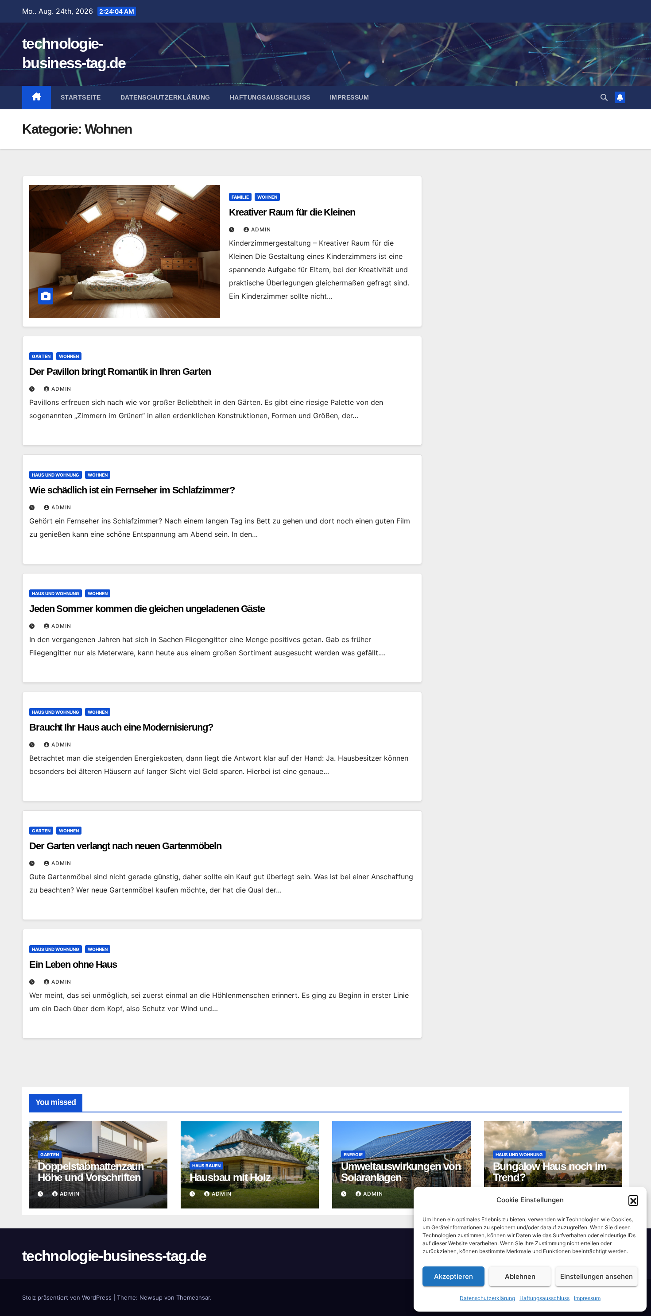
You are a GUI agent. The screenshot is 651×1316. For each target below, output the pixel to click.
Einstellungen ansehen (596, 1276)
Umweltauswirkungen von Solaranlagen (401, 1171)
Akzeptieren (453, 1276)
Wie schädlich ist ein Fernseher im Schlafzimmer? (132, 490)
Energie (353, 1154)
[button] (633, 1200)
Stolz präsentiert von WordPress (67, 1297)
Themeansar (193, 1297)
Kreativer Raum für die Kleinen (292, 212)
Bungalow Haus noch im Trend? (549, 1171)
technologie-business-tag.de (114, 1255)
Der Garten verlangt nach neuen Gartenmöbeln (125, 845)
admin (261, 229)
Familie (240, 197)
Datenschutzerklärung (487, 1298)
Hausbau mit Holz (230, 1177)
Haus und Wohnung (55, 474)
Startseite (81, 97)
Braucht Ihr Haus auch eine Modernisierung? (121, 727)
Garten (41, 356)
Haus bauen (206, 1165)
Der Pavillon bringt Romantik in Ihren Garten (120, 371)
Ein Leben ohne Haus (73, 964)
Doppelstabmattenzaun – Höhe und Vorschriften (95, 1171)
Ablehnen (520, 1276)
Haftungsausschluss (544, 1298)
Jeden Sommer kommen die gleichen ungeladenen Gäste (147, 608)
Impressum (587, 1298)
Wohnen (267, 197)
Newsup (151, 1297)
